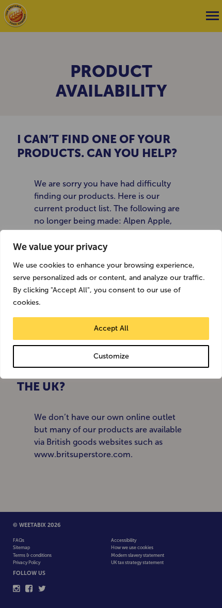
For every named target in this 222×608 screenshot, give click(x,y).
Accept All (111, 328)
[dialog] (111, 304)
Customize (111, 356)
